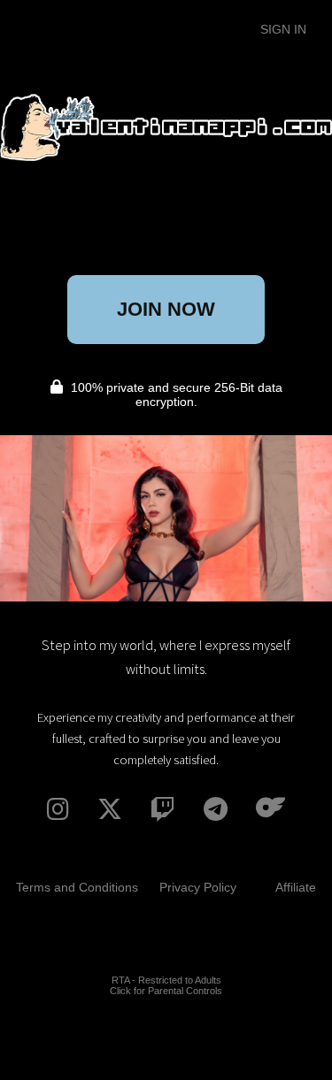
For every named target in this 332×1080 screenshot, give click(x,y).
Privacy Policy (197, 887)
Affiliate (295, 887)
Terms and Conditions (77, 887)
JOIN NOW (166, 309)
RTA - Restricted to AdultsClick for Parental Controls (166, 985)
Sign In (283, 29)
